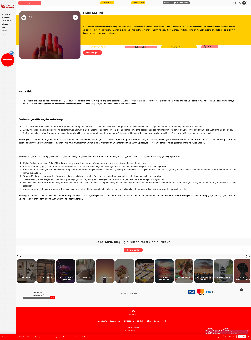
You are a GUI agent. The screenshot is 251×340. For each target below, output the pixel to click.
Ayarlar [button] (219, 337)
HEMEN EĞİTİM (7, 21)
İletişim (4, 34)
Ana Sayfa (6, 14)
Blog (3, 27)
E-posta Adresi (38, 295)
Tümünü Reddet (230, 337)
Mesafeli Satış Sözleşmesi (133, 331)
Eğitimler (5, 24)
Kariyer (4, 31)
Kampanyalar (7, 18)
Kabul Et (242, 337)
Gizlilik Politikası (133, 328)
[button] (138, 2)
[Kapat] (248, 336)
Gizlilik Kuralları (84, 337)
